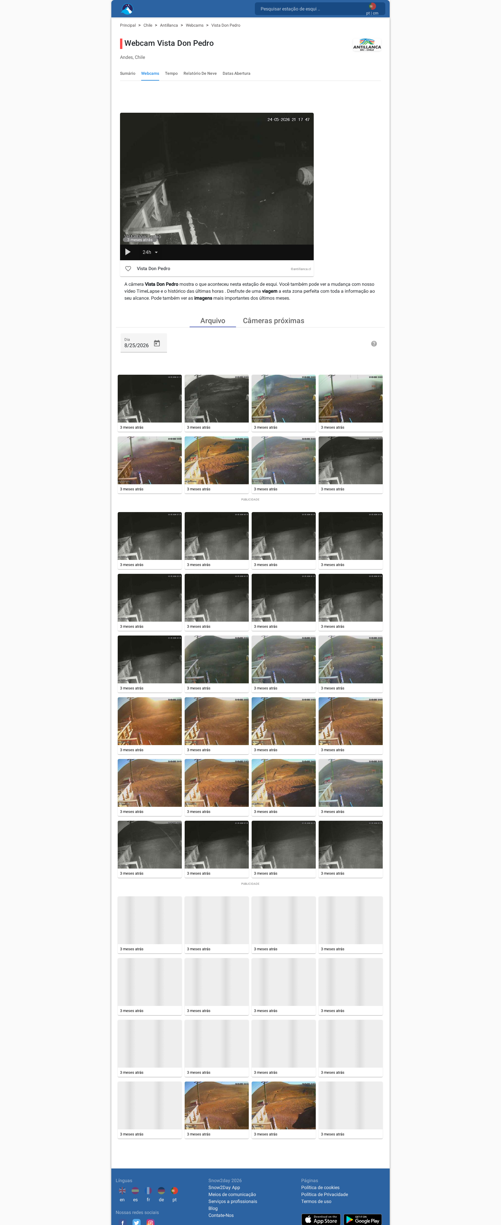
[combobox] (312, 8)
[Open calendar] (156, 343)
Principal (128, 25)
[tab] (213, 320)
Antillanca (169, 25)
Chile (148, 25)
